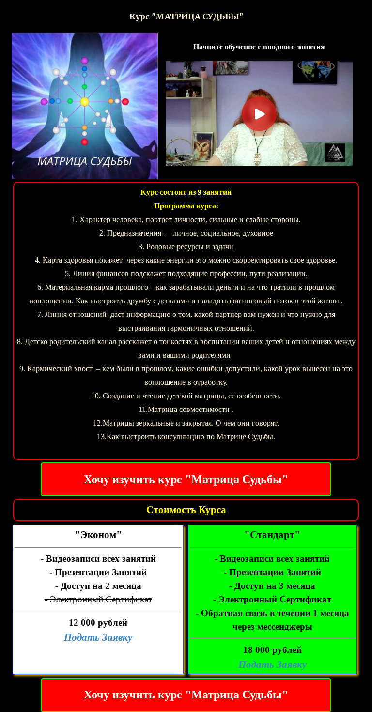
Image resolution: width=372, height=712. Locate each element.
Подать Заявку (98, 637)
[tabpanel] (185, 16)
